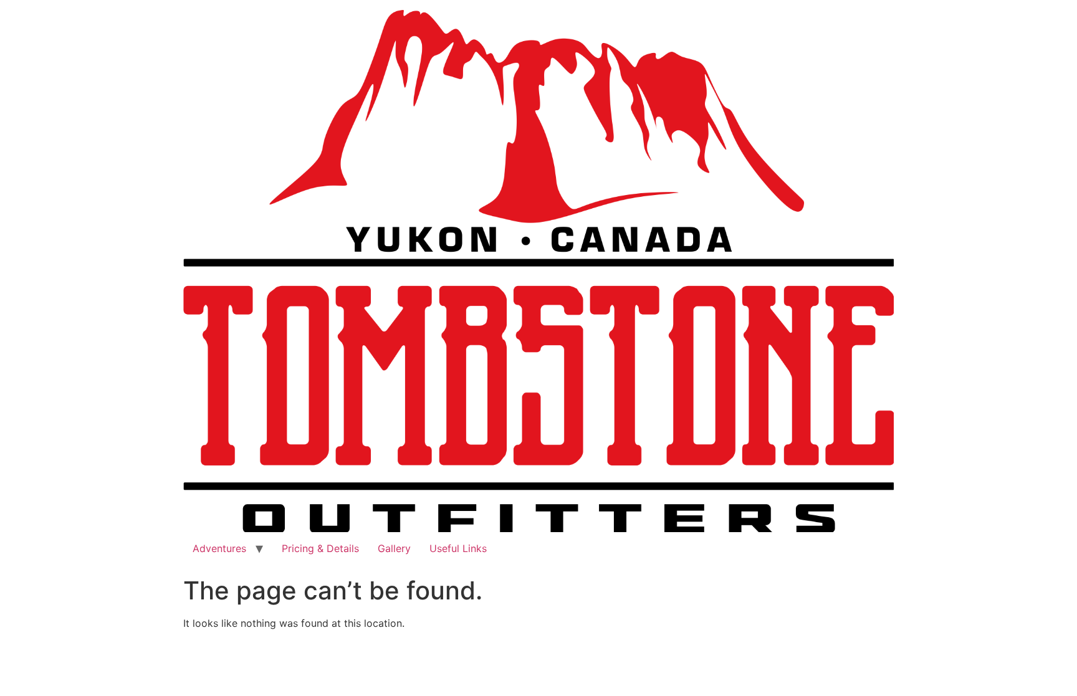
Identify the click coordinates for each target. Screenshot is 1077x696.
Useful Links (458, 548)
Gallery (394, 548)
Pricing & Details (320, 548)
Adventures (219, 548)
